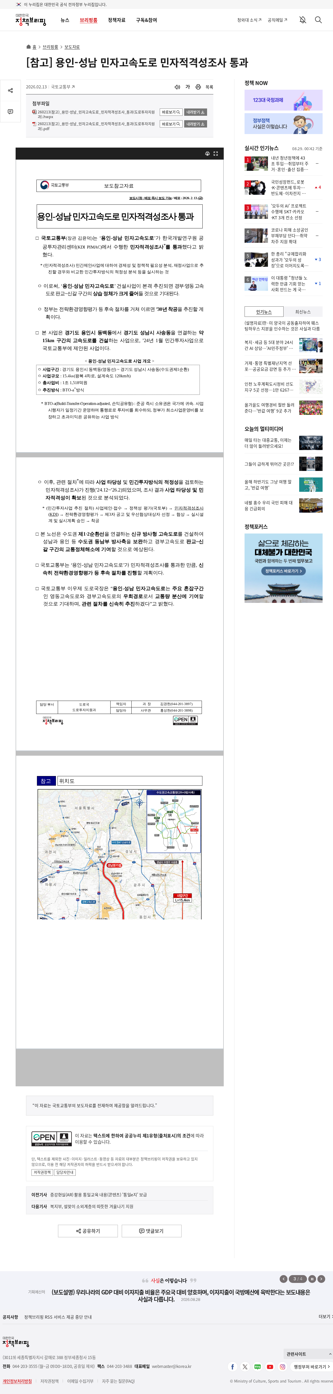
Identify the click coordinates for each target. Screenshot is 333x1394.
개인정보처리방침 (17, 1381)
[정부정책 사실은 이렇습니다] (284, 123)
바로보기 (169, 111)
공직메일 (275, 19)
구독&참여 (146, 19)
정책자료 (117, 19)
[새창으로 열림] (198, 87)
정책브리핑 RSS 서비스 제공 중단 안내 (58, 1316)
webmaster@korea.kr (171, 1366)
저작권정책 (42, 1172)
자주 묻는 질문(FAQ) (118, 1381)
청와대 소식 (247, 19)
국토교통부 (62, 86)
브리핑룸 (89, 19)
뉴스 (65, 19)
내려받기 (193, 111)
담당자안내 (64, 1172)
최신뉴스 (303, 311)
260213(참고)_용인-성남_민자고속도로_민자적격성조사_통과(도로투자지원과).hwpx (96, 114)
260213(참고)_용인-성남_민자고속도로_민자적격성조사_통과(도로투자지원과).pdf (96, 126)
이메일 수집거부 (80, 1381)
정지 (312, 1279)
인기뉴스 (264, 311)
